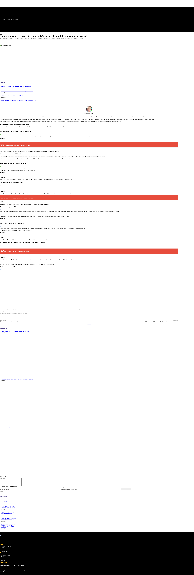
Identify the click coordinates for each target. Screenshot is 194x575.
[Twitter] (25, 23)
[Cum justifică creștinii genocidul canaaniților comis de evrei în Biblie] (156, 354)
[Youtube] (27, 23)
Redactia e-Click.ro (3, 39)
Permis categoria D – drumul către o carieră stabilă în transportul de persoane (17, 91)
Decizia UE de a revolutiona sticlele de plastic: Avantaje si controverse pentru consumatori (160, 321)
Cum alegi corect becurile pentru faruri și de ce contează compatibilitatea (16, 86)
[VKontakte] (6, 541)
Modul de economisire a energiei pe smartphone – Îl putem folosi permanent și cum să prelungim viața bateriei (8, 526)
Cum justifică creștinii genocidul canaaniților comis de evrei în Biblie (15, 331)
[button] (26, 26)
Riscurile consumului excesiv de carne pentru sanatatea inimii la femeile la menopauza (17, 321)
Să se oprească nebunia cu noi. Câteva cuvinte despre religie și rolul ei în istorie (17, 379)
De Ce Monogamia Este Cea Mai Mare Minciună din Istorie (12, 95)
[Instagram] (2, 541)
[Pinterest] (169, 42)
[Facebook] (23, 23)
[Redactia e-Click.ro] (89, 109)
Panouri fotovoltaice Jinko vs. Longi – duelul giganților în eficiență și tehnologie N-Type (18, 100)
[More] (176, 42)
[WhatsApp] (173, 42)
